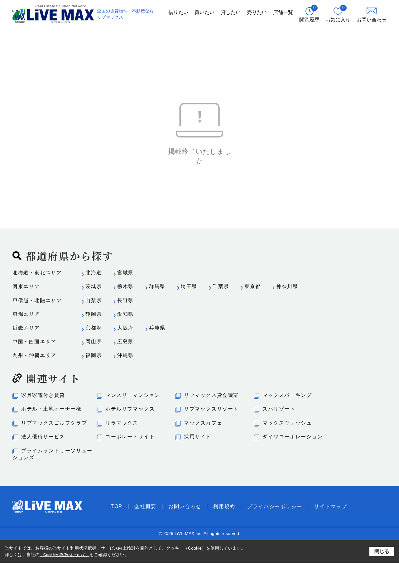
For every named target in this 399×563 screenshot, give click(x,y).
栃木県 (125, 286)
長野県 (125, 300)
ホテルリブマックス (130, 408)
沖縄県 (125, 355)
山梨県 (93, 300)
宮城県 (125, 272)
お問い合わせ (184, 506)
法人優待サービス (43, 436)
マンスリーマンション (132, 395)
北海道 (93, 272)
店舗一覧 (283, 12)
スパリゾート (279, 408)
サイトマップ (330, 506)
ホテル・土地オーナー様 (51, 408)
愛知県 (125, 314)
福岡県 (93, 355)
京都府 (93, 327)
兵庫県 (157, 327)
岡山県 (93, 341)
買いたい (204, 12)
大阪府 (125, 327)
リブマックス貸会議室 (211, 395)
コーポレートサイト (130, 436)
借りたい (178, 12)
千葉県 (221, 286)
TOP (117, 506)
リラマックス (121, 423)
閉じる (381, 551)
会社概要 (145, 506)
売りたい (257, 12)
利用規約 (224, 506)
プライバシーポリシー (274, 506)
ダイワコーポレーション (292, 436)
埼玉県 (189, 286)
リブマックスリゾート (211, 408)
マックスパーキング (287, 395)
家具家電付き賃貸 (43, 395)
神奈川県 (287, 286)
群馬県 (157, 286)
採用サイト (197, 436)
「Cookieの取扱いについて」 (64, 555)
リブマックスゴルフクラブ (54, 423)
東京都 (252, 286)
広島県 (125, 341)
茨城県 (93, 286)
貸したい (231, 12)
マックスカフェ (203, 423)
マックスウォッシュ (287, 423)
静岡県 (93, 314)
